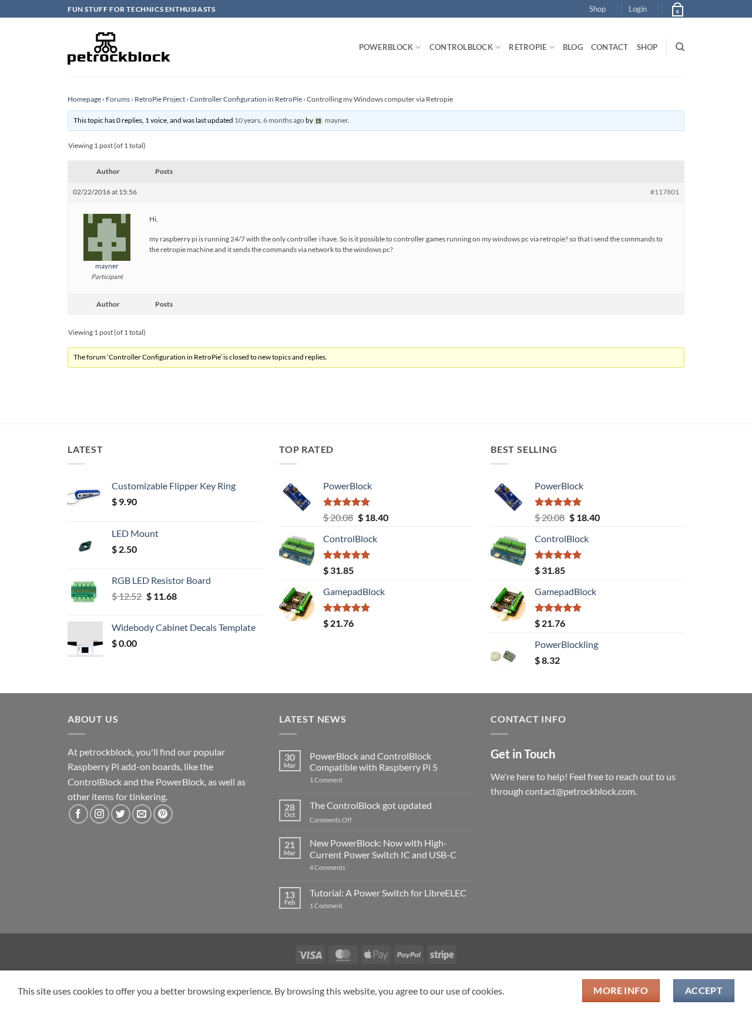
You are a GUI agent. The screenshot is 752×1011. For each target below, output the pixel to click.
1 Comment (345, 780)
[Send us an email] (142, 814)
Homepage (84, 99)
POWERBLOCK (386, 47)
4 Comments (345, 867)
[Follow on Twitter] (120, 814)
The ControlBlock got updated (371, 805)
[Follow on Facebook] (78, 814)
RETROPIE (527, 47)
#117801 (664, 191)
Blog (573, 47)
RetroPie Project (160, 99)
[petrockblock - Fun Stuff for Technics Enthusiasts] (119, 47)
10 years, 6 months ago (269, 120)
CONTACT (610, 47)
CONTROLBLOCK (461, 47)
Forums (118, 99)
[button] (638, 9)
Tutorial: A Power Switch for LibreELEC (388, 892)
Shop (597, 9)
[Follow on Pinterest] (163, 814)
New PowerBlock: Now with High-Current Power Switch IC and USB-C (383, 848)
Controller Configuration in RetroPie (246, 99)
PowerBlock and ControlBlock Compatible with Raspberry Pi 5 (374, 761)
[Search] (680, 47)
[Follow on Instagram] (99, 814)
